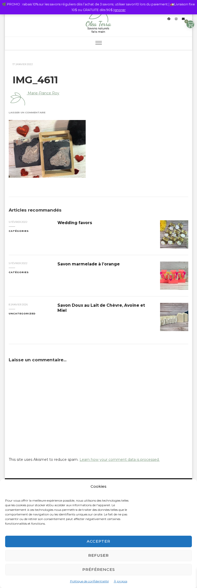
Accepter (98, 541)
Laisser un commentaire (27, 112)
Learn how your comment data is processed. (120, 459)
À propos (120, 581)
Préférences (98, 569)
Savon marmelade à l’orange (88, 264)
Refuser (98, 555)
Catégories (19, 231)
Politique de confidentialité (89, 581)
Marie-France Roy (43, 93)
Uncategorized (22, 313)
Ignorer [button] (119, 10)
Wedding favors (74, 222)
